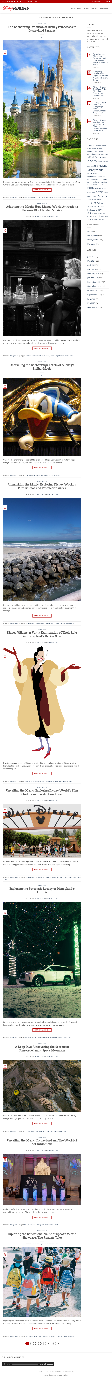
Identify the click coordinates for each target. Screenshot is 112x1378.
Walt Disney (102, 219)
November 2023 (94, 286)
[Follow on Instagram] (107, 1)
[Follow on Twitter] (109, 1)
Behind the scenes (102, 154)
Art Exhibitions (31, 1225)
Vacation (105, 216)
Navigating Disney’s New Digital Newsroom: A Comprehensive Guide (100, 76)
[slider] (50, 1364)
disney (39, 197)
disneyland (57, 197)
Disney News (92, 235)
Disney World (42, 203)
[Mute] (45, 1364)
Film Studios (49, 623)
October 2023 (93, 290)
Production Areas (59, 623)
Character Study (29, 781)
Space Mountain (52, 1131)
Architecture (99, 151)
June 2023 (91, 299)
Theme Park (103, 196)
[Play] (4, 1364)
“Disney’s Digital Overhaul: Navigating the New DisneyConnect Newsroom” (99, 107)
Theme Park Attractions (94, 199)
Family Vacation (101, 182)
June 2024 (91, 256)
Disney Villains (39, 781)
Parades (64, 197)
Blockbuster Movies (38, 356)
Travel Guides (98, 213)
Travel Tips (97, 216)
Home (73, 8)
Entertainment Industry (42, 877)
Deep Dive (27, 1131)
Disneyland (42, 24)
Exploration (103, 179)
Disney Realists (52, 37)
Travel (5, 879)
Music (93, 192)
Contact (94, 8)
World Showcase (69, 1336)
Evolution (95, 179)
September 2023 (94, 295)
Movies (61, 356)
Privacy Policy (104, 8)
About (79, 8)
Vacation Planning (92, 219)
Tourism (60, 1336)
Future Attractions (56, 1037)
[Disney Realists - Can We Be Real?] (15, 8)
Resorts (95, 196)
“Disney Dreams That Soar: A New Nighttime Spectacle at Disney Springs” (100, 91)
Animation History (30, 197)
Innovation (105, 185)
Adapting (28, 356)
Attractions (27, 475)
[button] (96, 1)
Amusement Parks (30, 1037)
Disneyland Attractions (38, 1131)
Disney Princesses (47, 197)
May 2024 (91, 261)
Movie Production (65, 877)
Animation (91, 151)
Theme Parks (71, 197)
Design (105, 157)
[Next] (57, 1343)
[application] (28, 1364)
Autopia (39, 1037)
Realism (45, 1336)
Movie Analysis (57, 781)
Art (25, 1225)
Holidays (99, 185)
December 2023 (93, 282)
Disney (90, 231)
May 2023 (91, 303)
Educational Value (31, 1336)
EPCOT (40, 1336)
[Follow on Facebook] (105, 1)
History (94, 185)
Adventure (92, 145)
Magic (57, 356)
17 (52, 1343)
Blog (86, 8)
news (99, 192)
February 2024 (93, 273)
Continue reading (42, 190)
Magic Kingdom (98, 188)
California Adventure (95, 157)
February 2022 (93, 307)
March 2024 (92, 269)
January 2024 (92, 278)
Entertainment (39, 623)
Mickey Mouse (46, 475)
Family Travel (91, 182)
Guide (89, 185)
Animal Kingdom (97, 148)
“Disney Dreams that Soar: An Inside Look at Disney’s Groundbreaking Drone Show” (100, 125)
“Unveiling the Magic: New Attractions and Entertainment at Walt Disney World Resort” (100, 59)
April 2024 (91, 265)
